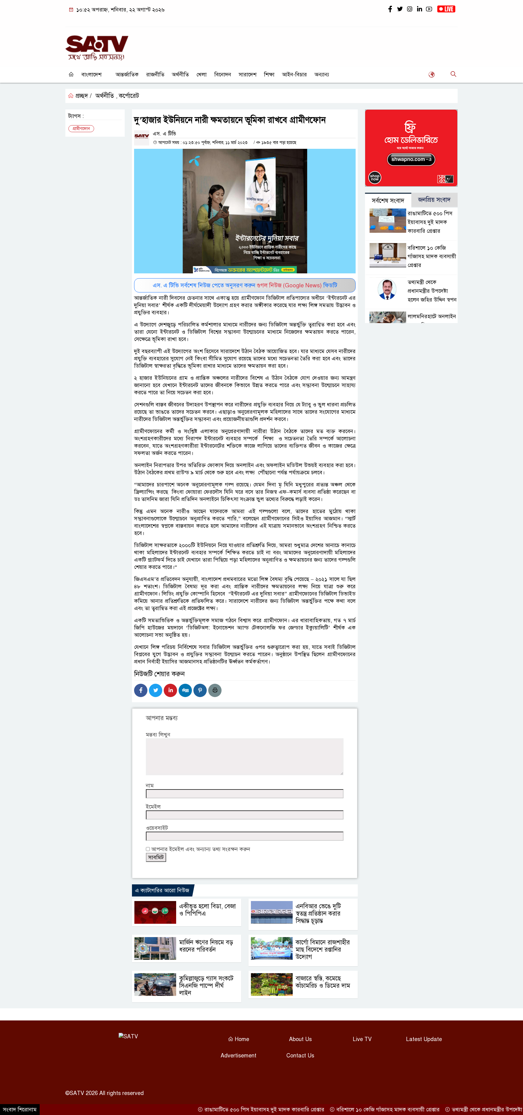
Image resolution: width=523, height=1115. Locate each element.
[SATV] (96, 45)
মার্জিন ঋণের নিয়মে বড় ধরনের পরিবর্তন (206, 946)
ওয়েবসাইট (157, 828)
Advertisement (238, 1055)
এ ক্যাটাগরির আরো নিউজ (162, 890)
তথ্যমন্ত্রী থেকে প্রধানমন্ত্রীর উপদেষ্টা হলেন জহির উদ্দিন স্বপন (432, 291)
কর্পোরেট (129, 96)
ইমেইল (153, 806)
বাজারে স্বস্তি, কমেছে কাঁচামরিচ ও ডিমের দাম (323, 982)
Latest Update (424, 1039)
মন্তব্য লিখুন (158, 734)
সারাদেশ (247, 74)
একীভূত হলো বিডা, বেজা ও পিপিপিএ (207, 910)
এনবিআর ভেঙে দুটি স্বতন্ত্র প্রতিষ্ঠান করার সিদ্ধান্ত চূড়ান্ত (318, 914)
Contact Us (300, 1055)
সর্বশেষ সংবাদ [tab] (388, 201)
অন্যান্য (321, 74)
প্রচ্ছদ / (83, 96)
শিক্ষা (269, 74)
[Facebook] (140, 690)
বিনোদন (222, 74)
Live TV (362, 1039)
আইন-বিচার (294, 74)
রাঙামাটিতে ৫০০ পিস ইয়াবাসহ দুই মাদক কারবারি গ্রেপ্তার (430, 222)
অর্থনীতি (180, 74)
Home (241, 1039)
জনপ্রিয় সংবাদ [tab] (434, 200)
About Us (300, 1039)
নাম (150, 785)
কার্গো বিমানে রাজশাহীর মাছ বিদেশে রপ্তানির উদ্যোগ (323, 950)
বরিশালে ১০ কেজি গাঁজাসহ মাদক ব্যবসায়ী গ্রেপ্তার (432, 257)
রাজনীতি (155, 74)
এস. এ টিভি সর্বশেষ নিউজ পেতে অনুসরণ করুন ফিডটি (245, 285)
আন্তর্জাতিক (127, 74)
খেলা (201, 74)
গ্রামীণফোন (81, 128)
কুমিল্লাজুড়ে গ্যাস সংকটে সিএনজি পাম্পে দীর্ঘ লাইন (206, 986)
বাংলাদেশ (91, 74)
